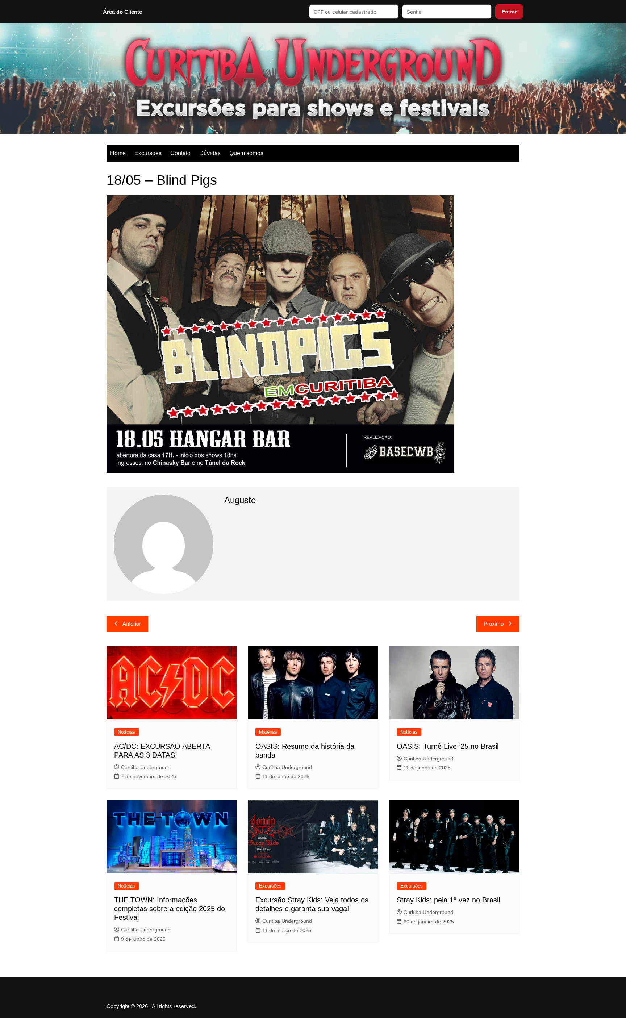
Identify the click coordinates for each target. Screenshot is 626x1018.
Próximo (494, 624)
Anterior (131, 624)
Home (118, 153)
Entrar (509, 11)
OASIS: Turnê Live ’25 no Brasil (447, 746)
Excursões (148, 153)
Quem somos (246, 153)
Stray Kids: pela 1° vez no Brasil (448, 900)
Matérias (268, 732)
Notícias (126, 732)
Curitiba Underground (146, 767)
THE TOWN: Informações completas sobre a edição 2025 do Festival (169, 908)
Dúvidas (210, 153)
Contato (180, 153)
